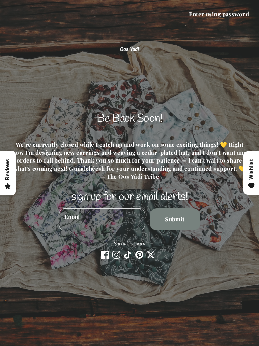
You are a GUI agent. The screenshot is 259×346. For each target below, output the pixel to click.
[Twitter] (151, 255)
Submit (175, 219)
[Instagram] (116, 255)
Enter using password (219, 14)
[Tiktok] (128, 255)
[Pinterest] (139, 255)
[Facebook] (105, 255)
